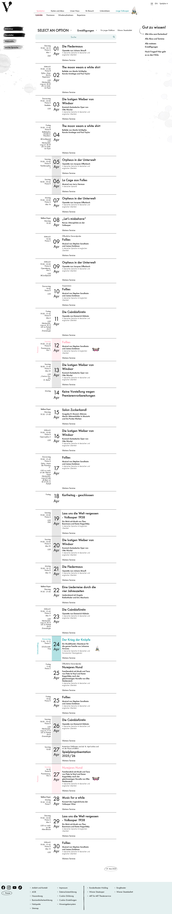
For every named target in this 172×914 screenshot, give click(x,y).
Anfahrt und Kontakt (40, 887)
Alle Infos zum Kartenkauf (156, 34)
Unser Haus (74, 10)
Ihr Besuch (90, 10)
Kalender (39, 15)
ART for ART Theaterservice (100, 896)
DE (152, 3)
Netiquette (36, 904)
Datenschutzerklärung (68, 891)
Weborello (9, 41)
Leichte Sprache (11, 47)
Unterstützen (105, 10)
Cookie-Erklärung (66, 896)
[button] (54, 30)
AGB (34, 891)
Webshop (9, 28)
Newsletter (9, 35)
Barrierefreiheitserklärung (42, 900)
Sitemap (35, 908)
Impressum (63, 887)
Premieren (50, 15)
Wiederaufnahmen (65, 15)
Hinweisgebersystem (67, 904)
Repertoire (81, 15)
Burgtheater (121, 887)
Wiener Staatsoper (96, 891)
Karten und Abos (57, 10)
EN (156, 3)
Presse (7, 893)
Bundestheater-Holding (98, 887)
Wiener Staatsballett (124, 30)
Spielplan (41, 10)
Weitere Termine (68, 60)
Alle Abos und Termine (154, 38)
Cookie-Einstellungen (68, 900)
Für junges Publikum (108, 30)
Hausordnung (37, 896)
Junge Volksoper (122, 10)
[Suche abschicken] (114, 37)
